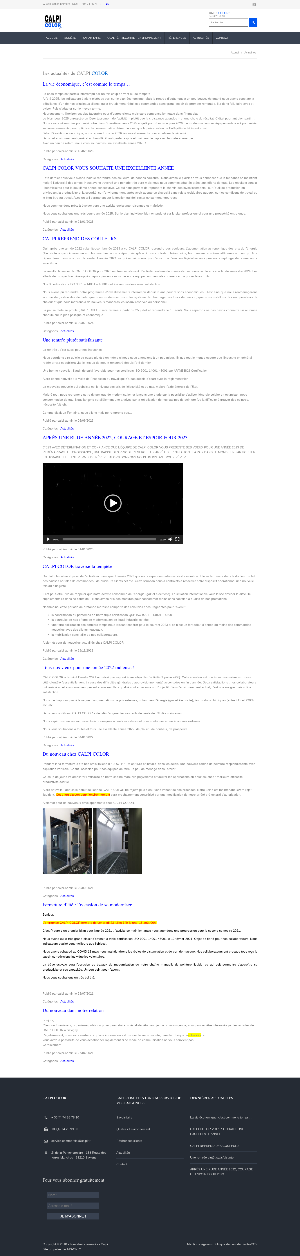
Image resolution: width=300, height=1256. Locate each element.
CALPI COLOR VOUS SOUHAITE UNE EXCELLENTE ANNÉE (108, 168)
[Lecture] (48, 539)
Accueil (52, 37)
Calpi (104, 1244)
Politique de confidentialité (231, 1244)
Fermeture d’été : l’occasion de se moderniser (87, 904)
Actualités (201, 37)
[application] (113, 503)
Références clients (129, 1140)
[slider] (109, 539)
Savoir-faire (92, 37)
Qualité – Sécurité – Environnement (134, 37)
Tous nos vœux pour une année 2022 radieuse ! (88, 667)
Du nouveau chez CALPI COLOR (76, 754)
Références (177, 37)
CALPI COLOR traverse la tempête (77, 566)
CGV (254, 1244)
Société (70, 37)
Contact (222, 37)
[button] (113, 503)
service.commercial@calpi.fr (70, 1140)
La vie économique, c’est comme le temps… (86, 84)
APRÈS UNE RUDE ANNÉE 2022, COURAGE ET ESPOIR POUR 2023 (115, 437)
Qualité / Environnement (133, 1129)
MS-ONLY (74, 1249)
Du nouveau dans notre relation (73, 1010)
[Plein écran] (177, 539)
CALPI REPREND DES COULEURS (80, 238)
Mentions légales (199, 1244)
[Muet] (170, 539)
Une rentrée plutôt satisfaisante (73, 339)
